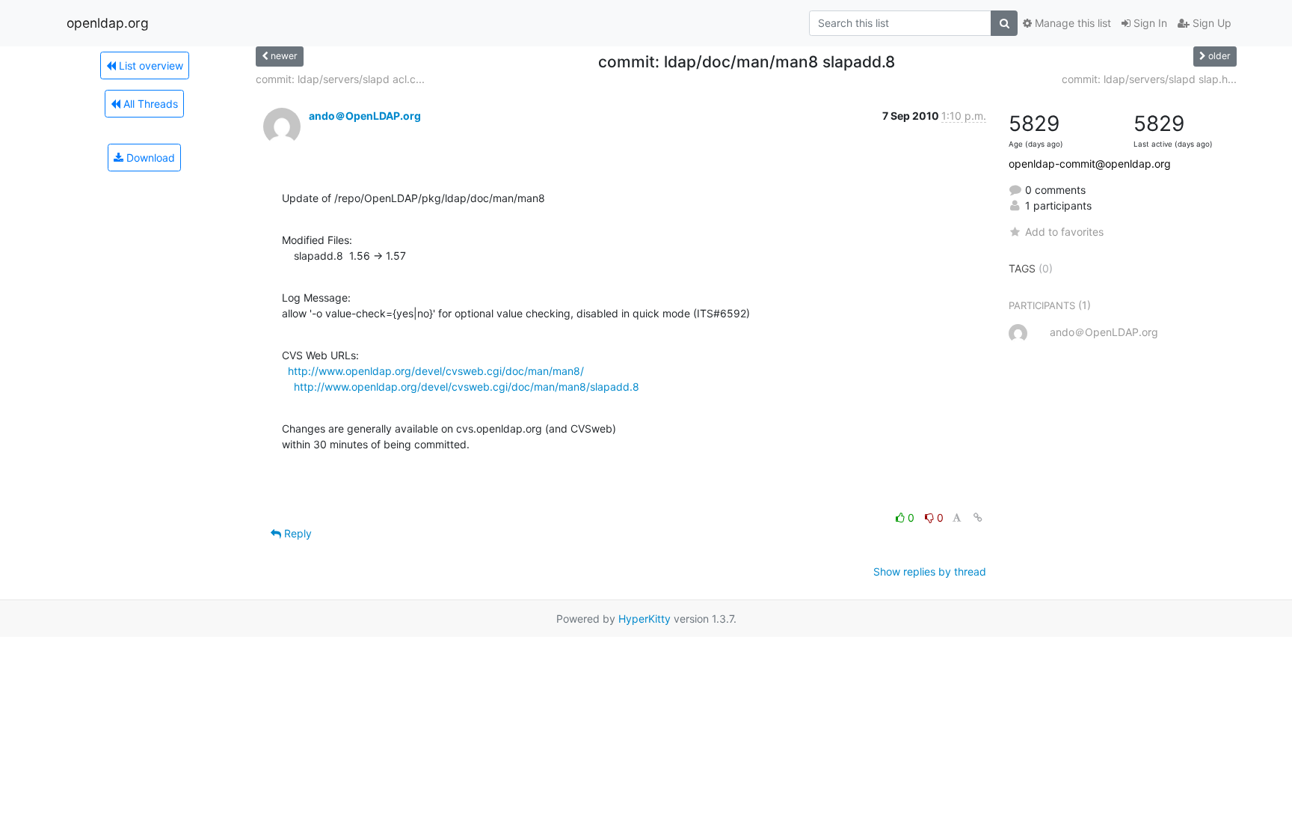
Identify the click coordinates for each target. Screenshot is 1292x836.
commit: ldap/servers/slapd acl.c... (340, 79)
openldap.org (108, 23)
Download (149, 157)
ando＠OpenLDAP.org (365, 115)
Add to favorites (1064, 231)
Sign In (1148, 22)
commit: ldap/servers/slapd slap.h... (1149, 79)
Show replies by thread (929, 571)
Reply (296, 533)
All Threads (149, 103)
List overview (149, 65)
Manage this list (1071, 22)
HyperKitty (644, 618)
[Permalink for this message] (978, 517)
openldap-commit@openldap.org (1090, 163)
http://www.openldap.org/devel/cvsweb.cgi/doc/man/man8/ (436, 370)
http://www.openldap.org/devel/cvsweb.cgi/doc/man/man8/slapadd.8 (466, 386)
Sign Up (1210, 22)
